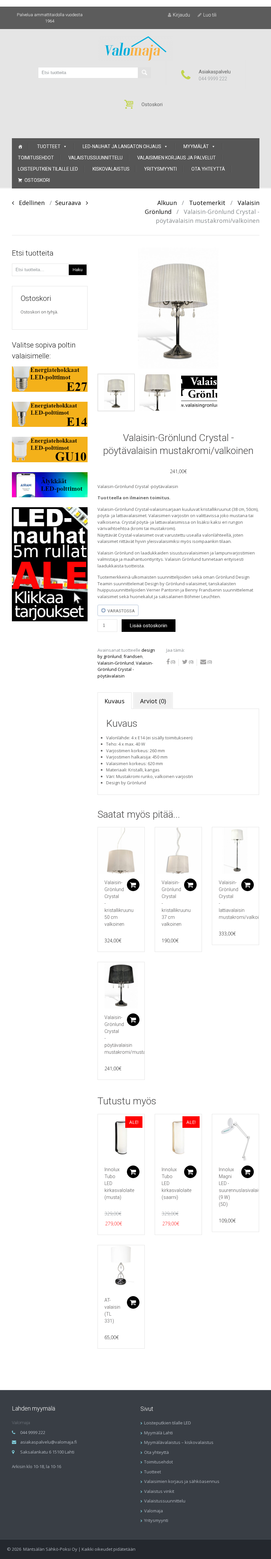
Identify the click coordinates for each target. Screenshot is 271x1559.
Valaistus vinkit (159, 1491)
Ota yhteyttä (208, 169)
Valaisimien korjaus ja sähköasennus (181, 1481)
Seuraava (70, 203)
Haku (78, 269)
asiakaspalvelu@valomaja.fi (48, 1442)
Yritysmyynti (160, 169)
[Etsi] (144, 72)
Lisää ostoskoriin (148, 626)
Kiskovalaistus (111, 169)
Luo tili (209, 15)
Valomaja (153, 1511)
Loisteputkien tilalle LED (48, 169)
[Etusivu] (20, 146)
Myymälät (196, 146)
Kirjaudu (181, 15)
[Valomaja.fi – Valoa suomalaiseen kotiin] (135, 47)
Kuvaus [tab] (114, 701)
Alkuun (167, 203)
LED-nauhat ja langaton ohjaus (122, 146)
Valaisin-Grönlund (115, 663)
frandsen (133, 656)
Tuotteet (48, 146)
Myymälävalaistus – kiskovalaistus (178, 1442)
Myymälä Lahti (158, 1433)
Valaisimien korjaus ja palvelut (176, 157)
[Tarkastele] (121, 851)
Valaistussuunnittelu (95, 157)
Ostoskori (37, 180)
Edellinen (29, 203)
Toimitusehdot (36, 157)
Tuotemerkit (207, 203)
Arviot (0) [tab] (153, 701)
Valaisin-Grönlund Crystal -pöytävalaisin (125, 669)
